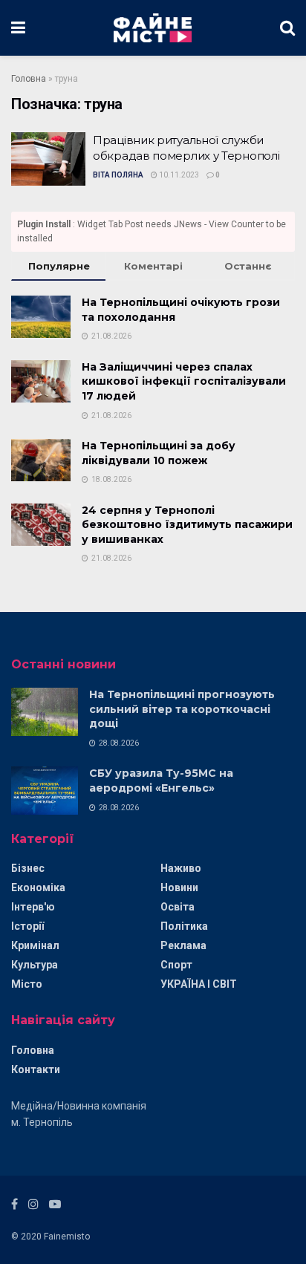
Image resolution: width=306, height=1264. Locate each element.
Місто (26, 984)
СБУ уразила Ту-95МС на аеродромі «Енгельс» (161, 780)
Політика (184, 926)
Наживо (180, 868)
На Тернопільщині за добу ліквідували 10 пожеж (158, 453)
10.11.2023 (178, 175)
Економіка (38, 887)
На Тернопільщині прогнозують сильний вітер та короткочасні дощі (182, 709)
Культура (34, 965)
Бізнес (28, 868)
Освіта (177, 907)
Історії (27, 926)
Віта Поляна (118, 175)
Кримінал (35, 945)
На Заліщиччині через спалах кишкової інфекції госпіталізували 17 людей (184, 381)
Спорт (176, 965)
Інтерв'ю (33, 907)
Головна (28, 79)
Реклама (183, 945)
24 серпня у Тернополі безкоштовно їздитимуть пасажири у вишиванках (187, 525)
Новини (179, 887)
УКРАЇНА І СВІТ (198, 984)
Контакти (35, 1069)
